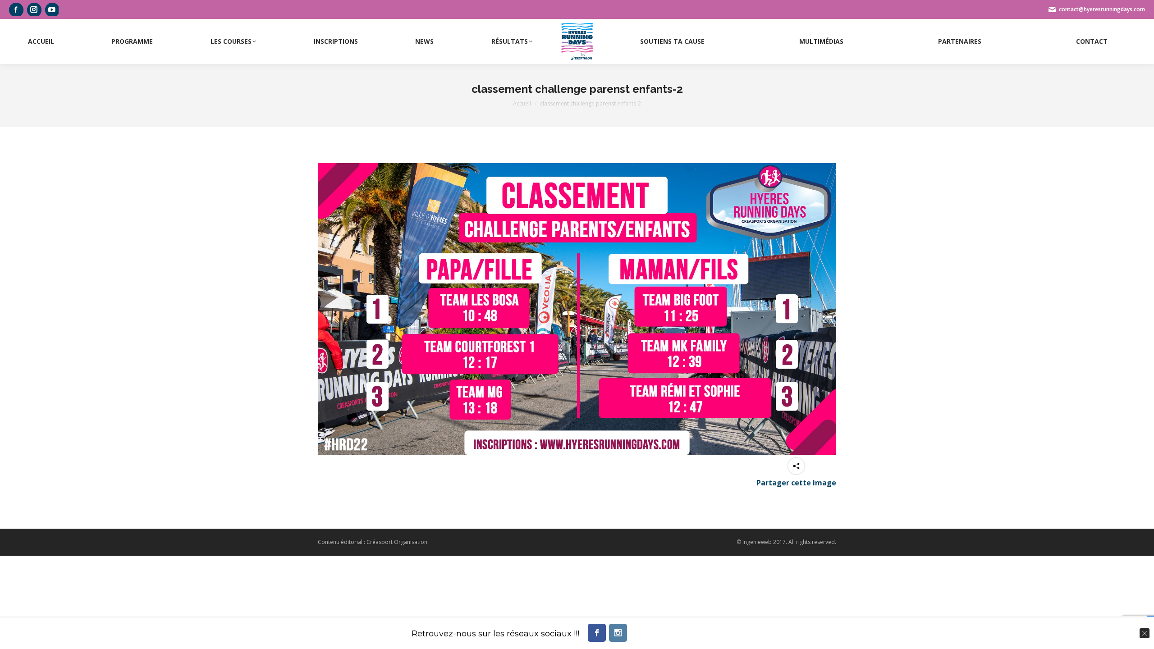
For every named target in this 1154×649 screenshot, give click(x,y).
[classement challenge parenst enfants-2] (577, 309)
